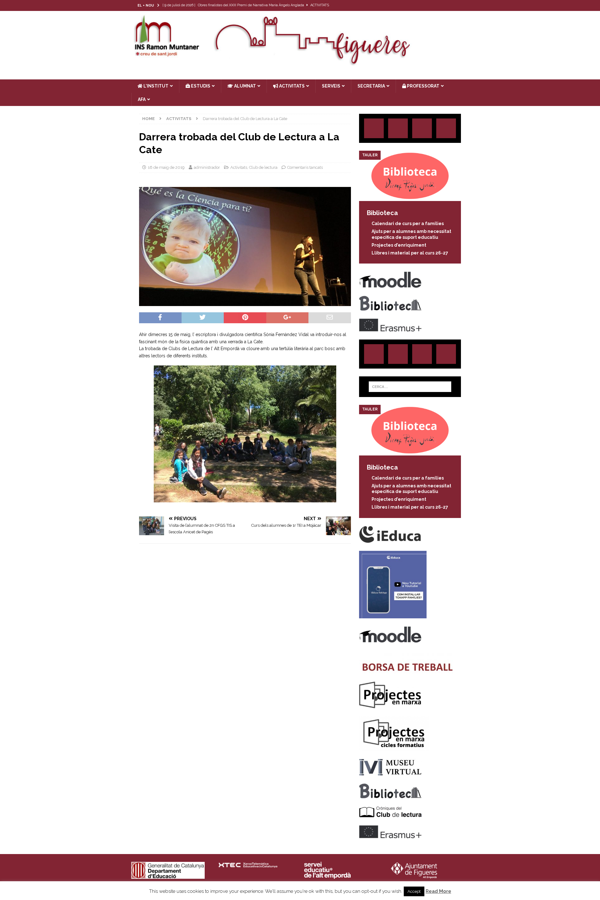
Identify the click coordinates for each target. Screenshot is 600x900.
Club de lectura (263, 167)
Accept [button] (414, 891)
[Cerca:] (410, 386)
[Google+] (446, 128)
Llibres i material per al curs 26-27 (410, 252)
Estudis (200, 85)
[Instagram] (426, 5)
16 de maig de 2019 (166, 167)
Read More (438, 891)
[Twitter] (438, 5)
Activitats (238, 167)
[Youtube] (463, 5)
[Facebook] (451, 5)
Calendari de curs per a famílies (408, 223)
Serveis (331, 85)
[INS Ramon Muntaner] (300, 63)
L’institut (155, 85)
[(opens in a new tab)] (410, 197)
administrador (207, 167)
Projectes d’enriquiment (399, 245)
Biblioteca (382, 213)
